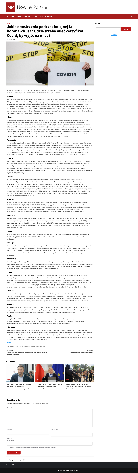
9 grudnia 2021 (11, 39)
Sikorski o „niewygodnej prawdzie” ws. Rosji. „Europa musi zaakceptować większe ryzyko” (19, 386)
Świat (12, 16)
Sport (35, 16)
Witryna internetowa (10, 439)
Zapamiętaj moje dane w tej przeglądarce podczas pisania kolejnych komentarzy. (32, 447)
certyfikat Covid (14, 346)
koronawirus (27, 346)
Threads (114, 35)
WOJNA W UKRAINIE (46, 16)
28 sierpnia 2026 (11, 391)
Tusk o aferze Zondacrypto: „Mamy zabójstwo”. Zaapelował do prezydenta (49, 386)
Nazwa (9, 429)
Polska (32, 346)
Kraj (7, 16)
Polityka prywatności (17, 464)
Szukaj (97, 23)
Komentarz (10, 407)
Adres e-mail (54, 430)
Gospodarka (27, 16)
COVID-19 (20, 346)
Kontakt (8, 464)
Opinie (19, 16)
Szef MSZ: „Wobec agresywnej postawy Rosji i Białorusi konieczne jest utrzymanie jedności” (27, 352)
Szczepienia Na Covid (39, 346)
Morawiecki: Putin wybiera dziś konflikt (81, 351)
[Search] (131, 16)
